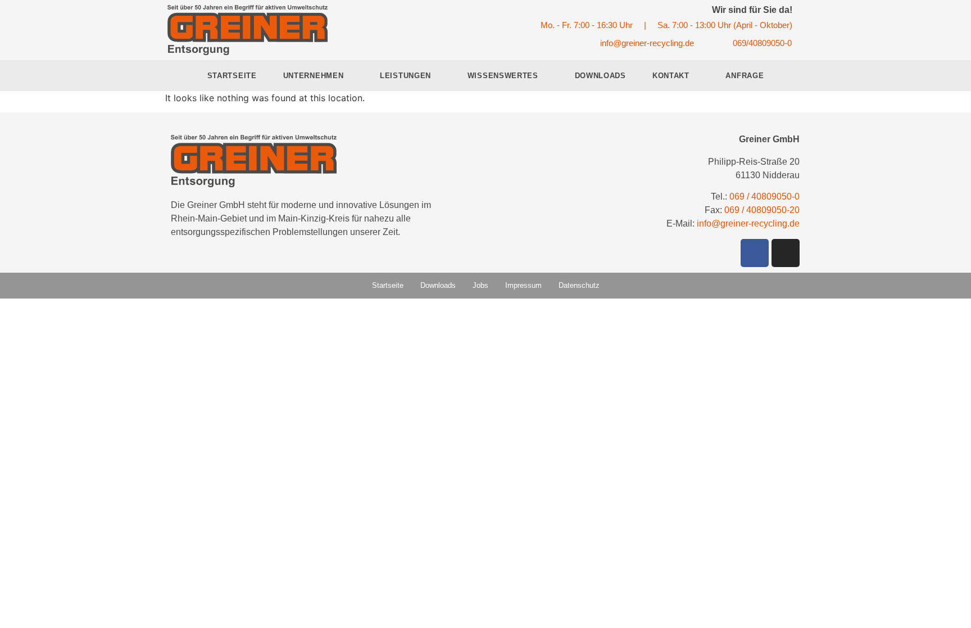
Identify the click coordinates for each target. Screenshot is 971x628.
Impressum (523, 285)
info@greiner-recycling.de (647, 43)
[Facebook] (755, 253)
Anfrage (744, 75)
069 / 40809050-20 (762, 210)
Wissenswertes (503, 75)
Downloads (600, 75)
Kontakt (670, 75)
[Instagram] (786, 253)
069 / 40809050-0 (764, 196)
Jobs (480, 285)
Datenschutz (579, 285)
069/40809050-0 (762, 43)
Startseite (232, 75)
